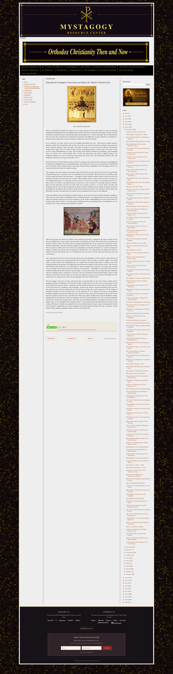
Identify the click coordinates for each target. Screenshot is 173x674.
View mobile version (110, 338)
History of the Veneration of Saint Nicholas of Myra (138, 479)
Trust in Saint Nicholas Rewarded (135, 483)
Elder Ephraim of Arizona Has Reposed (137, 458)
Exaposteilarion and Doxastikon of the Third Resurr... (137, 454)
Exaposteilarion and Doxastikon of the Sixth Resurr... (137, 174)
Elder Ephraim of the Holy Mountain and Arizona (137, 343)
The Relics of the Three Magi (134, 186)
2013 (126, 591)
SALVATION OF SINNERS (108, 70)
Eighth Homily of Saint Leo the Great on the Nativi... (137, 235)
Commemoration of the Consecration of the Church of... (137, 376)
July (127, 558)
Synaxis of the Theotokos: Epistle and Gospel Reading (136, 209)
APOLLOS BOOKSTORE (28, 74)
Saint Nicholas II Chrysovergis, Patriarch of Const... (138, 367)
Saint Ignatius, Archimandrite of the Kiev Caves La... (137, 310)
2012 (126, 594)
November (129, 547)
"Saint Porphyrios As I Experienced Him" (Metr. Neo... (137, 519)
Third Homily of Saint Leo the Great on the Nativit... (138, 347)
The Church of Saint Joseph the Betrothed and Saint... (138, 149)
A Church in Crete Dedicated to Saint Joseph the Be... (136, 157)
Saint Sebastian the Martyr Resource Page (137, 323)
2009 (126, 602)
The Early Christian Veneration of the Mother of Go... (136, 214)
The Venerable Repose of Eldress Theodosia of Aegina (135, 352)
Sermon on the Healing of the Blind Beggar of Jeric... (136, 530)
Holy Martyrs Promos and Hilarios (135, 373)
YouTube (70, 620)
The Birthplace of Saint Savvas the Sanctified (136, 495)
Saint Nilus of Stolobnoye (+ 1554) (136, 467)
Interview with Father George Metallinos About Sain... (137, 523)
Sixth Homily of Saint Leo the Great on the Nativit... (138, 274)
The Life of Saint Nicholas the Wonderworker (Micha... (134, 475)
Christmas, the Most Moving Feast (135, 132)
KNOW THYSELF (85, 67)
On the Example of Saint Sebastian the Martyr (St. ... (137, 335)
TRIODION (27, 95)
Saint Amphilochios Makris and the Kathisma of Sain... (136, 145)
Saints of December (79, 329)
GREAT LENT (28, 97)
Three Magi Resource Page (133, 250)
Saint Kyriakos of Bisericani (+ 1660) (136, 134)
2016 (126, 583)
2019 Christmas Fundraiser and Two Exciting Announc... (136, 506)
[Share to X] (62, 327)
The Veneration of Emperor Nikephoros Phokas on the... (137, 426)
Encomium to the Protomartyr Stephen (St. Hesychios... (138, 203)
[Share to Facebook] (63, 327)
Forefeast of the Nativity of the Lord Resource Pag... (136, 266)
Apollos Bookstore (103, 622)
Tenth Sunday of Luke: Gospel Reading (137, 447)
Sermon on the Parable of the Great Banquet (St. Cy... (136, 385)
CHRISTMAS (28, 90)
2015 (126, 586)
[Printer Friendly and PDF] (52, 327)
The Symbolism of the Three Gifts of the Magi (137, 179)
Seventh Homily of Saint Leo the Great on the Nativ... (138, 270)
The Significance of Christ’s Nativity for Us (138, 278)
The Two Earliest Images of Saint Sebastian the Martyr (138, 326)
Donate (93, 620)
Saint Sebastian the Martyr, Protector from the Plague (138, 330)
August (128, 555)
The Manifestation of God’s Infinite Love (137, 206)
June (127, 561)
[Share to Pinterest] (65, 327)
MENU (23, 38)
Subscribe (101, 620)
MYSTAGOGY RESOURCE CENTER (32, 67)
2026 (126, 113)
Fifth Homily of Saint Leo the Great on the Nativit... (138, 290)
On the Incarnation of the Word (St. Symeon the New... (136, 222)
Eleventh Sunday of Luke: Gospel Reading (138, 389)
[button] (5, 666)
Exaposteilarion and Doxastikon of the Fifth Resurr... (137, 286)
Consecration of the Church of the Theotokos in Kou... (135, 471)
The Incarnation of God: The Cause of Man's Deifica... (137, 227)
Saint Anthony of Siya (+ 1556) (135, 465)
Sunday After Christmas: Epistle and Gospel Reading (136, 170)
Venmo (115, 620)
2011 (126, 597)
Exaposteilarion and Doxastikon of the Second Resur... (137, 543)
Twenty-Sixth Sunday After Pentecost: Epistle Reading (136, 392)
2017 (126, 580)
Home (90, 338)
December (129, 129)
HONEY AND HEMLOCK (55, 67)
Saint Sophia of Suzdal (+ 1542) (135, 364)
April (128, 566)
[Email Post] (48, 324)
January (128, 574)
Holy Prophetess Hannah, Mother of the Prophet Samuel (137, 439)
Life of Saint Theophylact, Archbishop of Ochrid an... (137, 138)
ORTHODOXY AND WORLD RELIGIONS (132, 67)
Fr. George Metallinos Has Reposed (136, 320)
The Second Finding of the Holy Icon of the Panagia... (137, 305)
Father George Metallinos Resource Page (137, 313)
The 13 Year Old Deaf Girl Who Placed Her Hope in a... (137, 514)
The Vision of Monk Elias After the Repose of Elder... (138, 400)
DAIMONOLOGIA (75, 70)
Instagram (62, 620)
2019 (126, 127)
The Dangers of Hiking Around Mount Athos (137, 381)
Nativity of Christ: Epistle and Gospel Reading (136, 239)
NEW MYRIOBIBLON (90, 70)
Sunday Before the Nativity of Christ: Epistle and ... (136, 281)
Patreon (108, 620)
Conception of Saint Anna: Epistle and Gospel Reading (137, 430)
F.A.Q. (26, 104)
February (129, 571)
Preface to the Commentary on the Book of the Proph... (138, 360)
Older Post (72, 338)
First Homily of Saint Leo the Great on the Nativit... (138, 409)
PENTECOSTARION (30, 102)
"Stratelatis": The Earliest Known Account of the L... (138, 486)
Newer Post (51, 338)
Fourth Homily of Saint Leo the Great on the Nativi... (137, 294)
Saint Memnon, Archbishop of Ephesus (137, 371)
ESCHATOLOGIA (62, 70)
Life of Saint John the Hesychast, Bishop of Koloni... (138, 510)
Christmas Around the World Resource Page (137, 246)
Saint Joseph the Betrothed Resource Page (138, 141)
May (127, 563)
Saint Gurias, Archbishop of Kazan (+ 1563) (136, 501)
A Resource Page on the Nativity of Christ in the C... (138, 262)
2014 (126, 588)
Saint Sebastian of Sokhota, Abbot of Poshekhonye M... (136, 339)
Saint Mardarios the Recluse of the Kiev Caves (137, 413)
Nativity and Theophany (67, 329)
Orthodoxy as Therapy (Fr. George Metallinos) (136, 316)
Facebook (50, 620)
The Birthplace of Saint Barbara (135, 498)
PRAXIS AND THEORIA (126, 70)
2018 (126, 578)
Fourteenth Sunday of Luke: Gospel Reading (136, 534)
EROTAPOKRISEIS (71, 67)
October (128, 550)
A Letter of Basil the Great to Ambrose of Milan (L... (137, 461)
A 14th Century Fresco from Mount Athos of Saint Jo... (138, 162)
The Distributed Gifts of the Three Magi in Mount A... (138, 183)
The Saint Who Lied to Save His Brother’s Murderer (138, 356)
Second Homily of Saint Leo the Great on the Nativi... (137, 405)
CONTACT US (86, 628)
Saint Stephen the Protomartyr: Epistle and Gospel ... (138, 198)
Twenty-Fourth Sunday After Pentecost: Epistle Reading (137, 538)
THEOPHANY (28, 93)
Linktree (77, 620)
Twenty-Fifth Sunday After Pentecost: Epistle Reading (136, 450)
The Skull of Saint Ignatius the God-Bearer (138, 302)
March (128, 569)
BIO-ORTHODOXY (48, 70)
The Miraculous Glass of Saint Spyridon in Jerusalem (138, 418)
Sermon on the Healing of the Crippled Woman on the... (137, 443)
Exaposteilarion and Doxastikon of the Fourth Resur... (137, 396)
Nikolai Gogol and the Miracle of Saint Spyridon (137, 422)
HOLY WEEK (28, 100)
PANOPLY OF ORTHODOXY (30, 70)
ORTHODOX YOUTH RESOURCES (105, 67)
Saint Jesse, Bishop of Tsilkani (134, 526)
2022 (126, 119)
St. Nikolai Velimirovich (90, 329)
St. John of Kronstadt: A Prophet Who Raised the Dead (137, 298)
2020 (126, 124)
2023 (126, 116)
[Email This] (58, 327)
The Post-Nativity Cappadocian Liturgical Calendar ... (137, 194)
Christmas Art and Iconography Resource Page (137, 253)
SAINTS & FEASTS (29, 84)
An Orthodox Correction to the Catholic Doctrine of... (137, 435)
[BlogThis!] (60, 327)
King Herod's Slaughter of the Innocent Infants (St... (137, 166)
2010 (126, 599)
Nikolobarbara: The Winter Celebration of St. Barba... (138, 490)
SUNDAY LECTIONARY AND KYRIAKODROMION (32, 87)
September (129, 552)
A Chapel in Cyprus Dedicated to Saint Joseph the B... (137, 153)
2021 (126, 121)
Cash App (123, 620)
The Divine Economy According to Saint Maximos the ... (137, 190)
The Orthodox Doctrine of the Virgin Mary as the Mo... (138, 218)
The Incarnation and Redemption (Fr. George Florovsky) (136, 231)
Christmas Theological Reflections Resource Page (135, 257)
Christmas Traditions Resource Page (136, 243)
